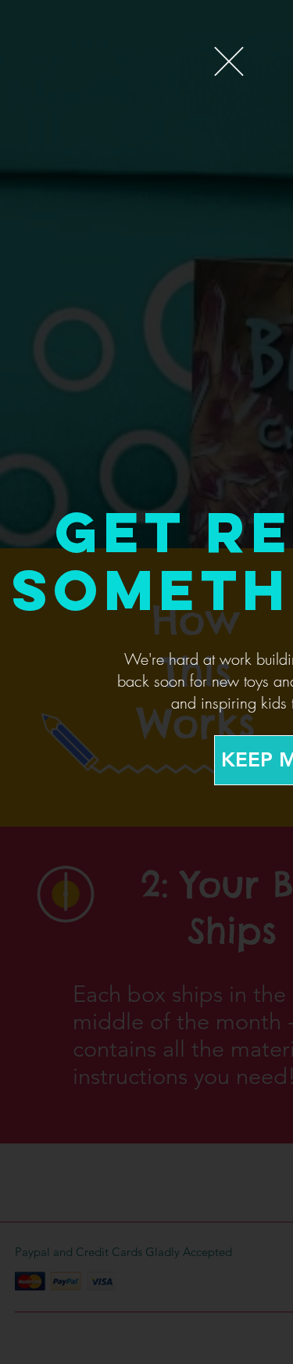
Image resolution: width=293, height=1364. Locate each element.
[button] (229, 61)
